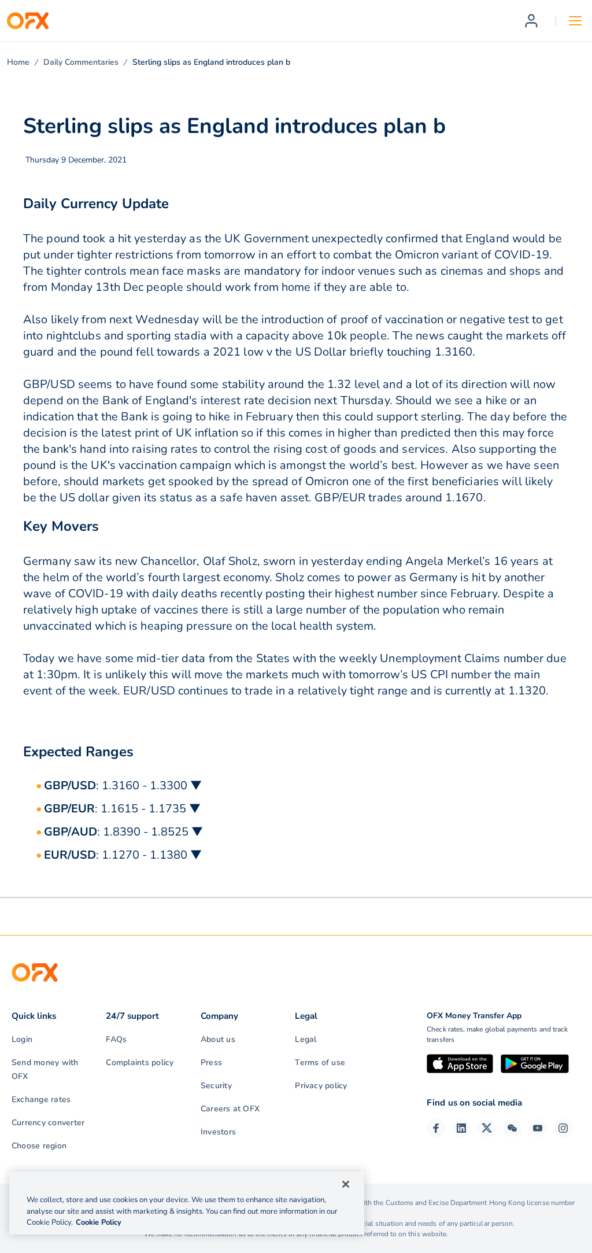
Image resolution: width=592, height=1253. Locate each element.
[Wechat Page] (512, 1128)
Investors (218, 1131)
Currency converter (48, 1122)
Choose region (39, 1145)
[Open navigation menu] (575, 21)
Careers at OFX (230, 1108)
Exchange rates (41, 1099)
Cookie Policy (98, 1222)
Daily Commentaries (81, 62)
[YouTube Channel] (537, 1128)
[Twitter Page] (487, 1128)
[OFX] (28, 20)
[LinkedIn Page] (461, 1128)
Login (22, 1039)
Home (18, 62)
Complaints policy (139, 1062)
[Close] (345, 1184)
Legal (305, 1039)
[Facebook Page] (436, 1128)
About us (218, 1039)
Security (216, 1085)
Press (211, 1062)
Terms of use (320, 1062)
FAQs (116, 1039)
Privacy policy (321, 1085)
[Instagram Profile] (563, 1128)
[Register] (531, 21)
